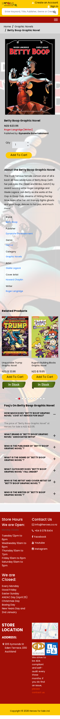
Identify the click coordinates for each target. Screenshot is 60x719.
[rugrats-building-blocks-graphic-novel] (45, 337)
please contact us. (38, 690)
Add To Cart (18, 155)
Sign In (54, 6)
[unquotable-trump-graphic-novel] (15, 336)
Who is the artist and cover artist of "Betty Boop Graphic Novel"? (27, 482)
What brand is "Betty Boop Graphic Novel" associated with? (26, 435)
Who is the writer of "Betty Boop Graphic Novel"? (24, 494)
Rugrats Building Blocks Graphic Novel (44, 364)
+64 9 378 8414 (44, 530)
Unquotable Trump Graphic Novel (12, 364)
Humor (9, 245)
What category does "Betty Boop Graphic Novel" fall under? (25, 470)
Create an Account (46, 2)
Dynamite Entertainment (19, 233)
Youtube (40, 543)
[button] (16, 399)
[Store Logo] (9, 4)
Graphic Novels (24, 26)
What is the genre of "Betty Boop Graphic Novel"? (25, 459)
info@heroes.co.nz (46, 524)
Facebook (40, 537)
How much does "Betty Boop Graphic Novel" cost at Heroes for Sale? (27, 414)
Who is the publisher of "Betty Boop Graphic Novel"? (26, 447)
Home (7, 26)
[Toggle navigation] (56, 20)
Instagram (41, 549)
